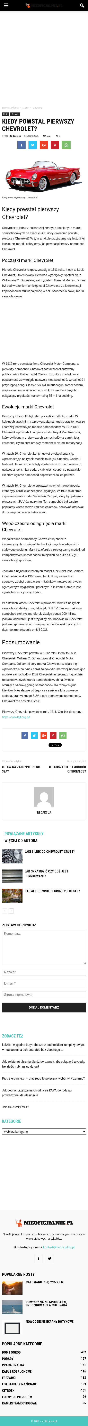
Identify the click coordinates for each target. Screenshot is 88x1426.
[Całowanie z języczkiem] (12, 1288)
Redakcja (15, 135)
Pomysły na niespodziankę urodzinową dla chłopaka (46, 1303)
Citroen (8, 1391)
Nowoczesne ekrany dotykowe (49, 1322)
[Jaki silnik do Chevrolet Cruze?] (12, 856)
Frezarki (9, 1378)
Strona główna (10, 107)
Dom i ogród (11, 1352)
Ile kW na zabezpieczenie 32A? (21, 769)
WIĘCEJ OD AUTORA (21, 840)
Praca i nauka (13, 1365)
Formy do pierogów (17, 1397)
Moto (5, 114)
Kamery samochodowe (19, 1403)
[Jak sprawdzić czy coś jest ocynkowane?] (12, 876)
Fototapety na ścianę (19, 1384)
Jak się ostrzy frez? (15, 1107)
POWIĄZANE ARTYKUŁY (24, 833)
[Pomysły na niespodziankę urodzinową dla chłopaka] (12, 1307)
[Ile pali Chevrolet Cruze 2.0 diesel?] (12, 896)
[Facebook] (38, 1259)
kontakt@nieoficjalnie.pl (58, 1247)
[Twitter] (49, 1259)
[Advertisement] (44, 57)
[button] (82, 5)
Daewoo (15, 114)
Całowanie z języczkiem (44, 1282)
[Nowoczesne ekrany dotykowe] (12, 1327)
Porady (7, 1359)
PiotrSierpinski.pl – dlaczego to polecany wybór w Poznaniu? (43, 1078)
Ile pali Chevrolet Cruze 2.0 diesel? (52, 891)
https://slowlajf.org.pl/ (16, 717)
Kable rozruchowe (17, 1371)
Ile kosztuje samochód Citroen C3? (67, 769)
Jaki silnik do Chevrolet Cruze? (50, 852)
